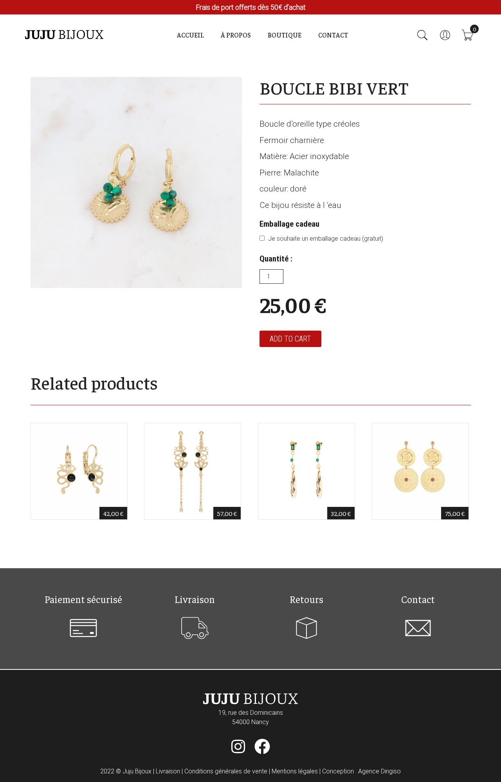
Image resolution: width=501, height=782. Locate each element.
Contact (333, 34)
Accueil (190, 34)
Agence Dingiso (379, 771)
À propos (236, 34)
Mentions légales (295, 771)
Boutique (284, 34)
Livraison (168, 771)
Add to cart (290, 339)
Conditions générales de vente (225, 771)
